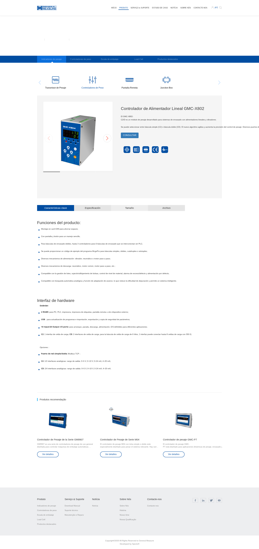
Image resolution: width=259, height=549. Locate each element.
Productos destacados (168, 59)
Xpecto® (135, 544)
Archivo (166, 208)
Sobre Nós (185, 8)
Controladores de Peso (81, 39)
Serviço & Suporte (140, 8)
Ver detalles (48, 454)
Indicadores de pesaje (58, 39)
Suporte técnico (71, 510)
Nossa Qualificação (128, 519)
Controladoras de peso (80, 59)
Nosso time (124, 515)
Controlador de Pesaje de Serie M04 (119, 439)
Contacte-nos (200, 8)
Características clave (55, 208)
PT (216, 7)
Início (114, 8)
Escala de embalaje (109, 59)
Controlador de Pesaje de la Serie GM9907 (60, 439)
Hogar (40, 39)
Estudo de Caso (160, 8)
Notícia (174, 8)
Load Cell (138, 59)
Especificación (92, 208)
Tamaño (129, 208)
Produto (123, 8)
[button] (107, 138)
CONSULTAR (129, 135)
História (123, 510)
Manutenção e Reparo (74, 515)
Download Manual (72, 506)
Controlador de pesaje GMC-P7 (180, 439)
